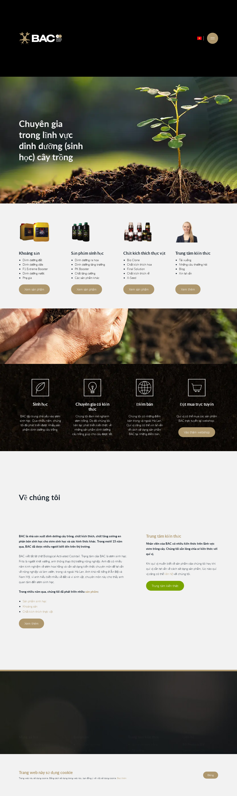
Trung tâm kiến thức (165, 586)
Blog (182, 269)
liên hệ (168, 574)
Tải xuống (185, 260)
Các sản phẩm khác (87, 278)
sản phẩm (91, 591)
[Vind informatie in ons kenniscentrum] (92, 387)
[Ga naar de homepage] (40, 38)
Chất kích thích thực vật (38, 612)
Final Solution (136, 269)
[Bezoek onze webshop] (196, 387)
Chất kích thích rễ (138, 273)
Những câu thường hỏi (193, 264)
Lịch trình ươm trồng (145, 744)
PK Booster (82, 269)
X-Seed (131, 278)
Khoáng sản (30, 606)
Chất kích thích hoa (139, 264)
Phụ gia (27, 278)
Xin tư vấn (185, 273)
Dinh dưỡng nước (34, 273)
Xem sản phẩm (34, 289)
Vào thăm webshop (197, 432)
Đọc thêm (121, 778)
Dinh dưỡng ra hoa (87, 260)
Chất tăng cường (85, 273)
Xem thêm (188, 289)
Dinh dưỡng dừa (33, 264)
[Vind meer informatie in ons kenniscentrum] (196, 232)
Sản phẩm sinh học (34, 601)
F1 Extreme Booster (35, 269)
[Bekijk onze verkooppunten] (144, 387)
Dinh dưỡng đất (32, 260)
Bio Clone (133, 260)
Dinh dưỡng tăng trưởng (90, 264)
